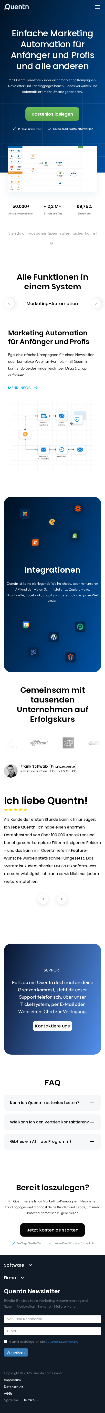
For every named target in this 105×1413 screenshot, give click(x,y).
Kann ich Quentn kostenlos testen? (44, 1102)
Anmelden (16, 1352)
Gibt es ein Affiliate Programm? (41, 1141)
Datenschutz (13, 1386)
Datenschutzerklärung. (62, 1342)
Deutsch (28, 1400)
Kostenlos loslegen (52, 114)
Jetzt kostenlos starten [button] (52, 1230)
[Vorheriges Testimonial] (43, 899)
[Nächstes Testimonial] (62, 899)
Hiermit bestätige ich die (44, 1342)
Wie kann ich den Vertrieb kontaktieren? (49, 1122)
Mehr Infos (19, 388)
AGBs (8, 1393)
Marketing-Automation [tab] (52, 303)
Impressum (12, 1380)
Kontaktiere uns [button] (52, 1026)
